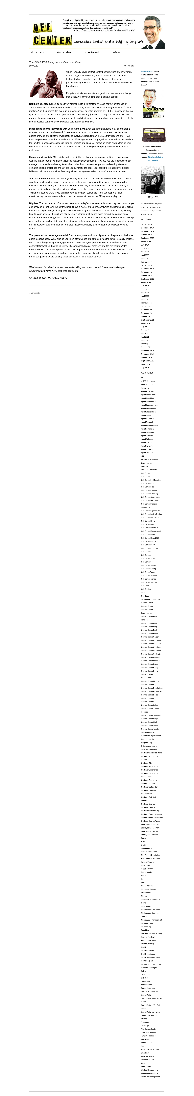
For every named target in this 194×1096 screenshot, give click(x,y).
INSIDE (149, 71)
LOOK (143, 71)
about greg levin (64, 52)
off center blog (37, 52)
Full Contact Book (92, 52)
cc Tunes (116, 52)
